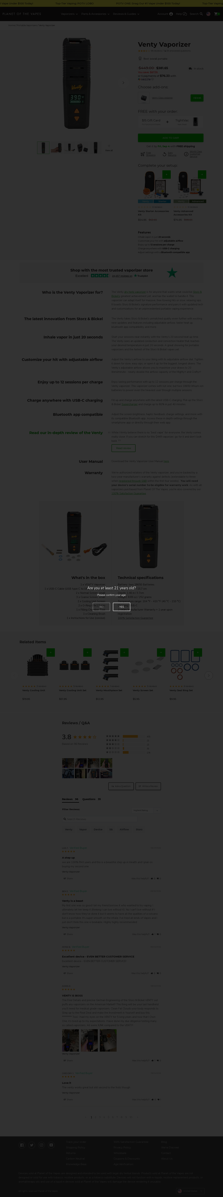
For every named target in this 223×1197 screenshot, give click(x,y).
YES (121, 606)
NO (101, 606)
